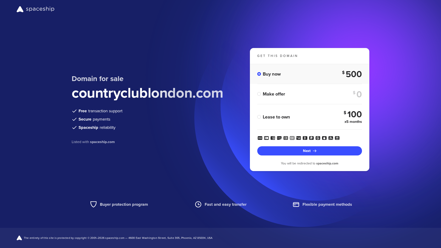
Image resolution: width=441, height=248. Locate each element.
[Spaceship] (35, 9)
